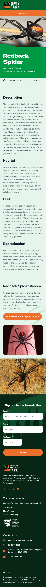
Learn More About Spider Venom (22, 316)
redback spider (38, 80)
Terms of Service (24, 582)
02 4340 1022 (14, 545)
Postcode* (8, 437)
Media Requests (15, 557)
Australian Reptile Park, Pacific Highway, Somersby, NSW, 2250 (25, 550)
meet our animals (24, 80)
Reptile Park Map (10, 515)
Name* (6, 424)
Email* (6, 411)
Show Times (8, 511)
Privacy (6, 572)
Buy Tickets (23, 13)
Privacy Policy (8, 582)
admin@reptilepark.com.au (20, 540)
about (12, 80)
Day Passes (8, 507)
